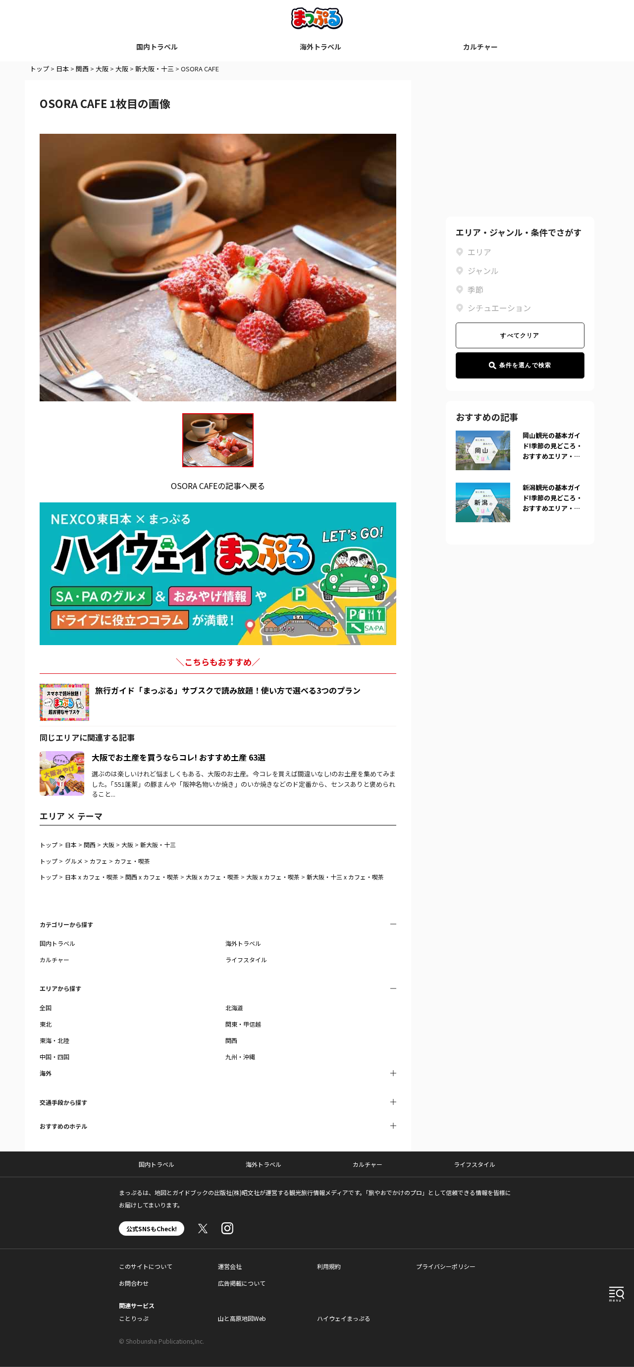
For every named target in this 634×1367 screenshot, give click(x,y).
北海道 (234, 1007)
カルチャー (480, 47)
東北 (46, 1024)
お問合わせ (134, 1283)
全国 (46, 1007)
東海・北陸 (54, 1040)
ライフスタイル (246, 959)
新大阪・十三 (154, 68)
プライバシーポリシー (446, 1266)
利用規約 (329, 1266)
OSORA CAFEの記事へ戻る (218, 486)
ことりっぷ (134, 1318)
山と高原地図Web (242, 1318)
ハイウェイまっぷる (343, 1318)
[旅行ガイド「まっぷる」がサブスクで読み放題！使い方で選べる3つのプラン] (64, 702)
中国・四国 (54, 1056)
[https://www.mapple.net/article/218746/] (62, 757)
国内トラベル (157, 47)
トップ (39, 68)
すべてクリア (519, 335)
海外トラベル (320, 47)
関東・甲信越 (243, 1024)
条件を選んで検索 (525, 365)
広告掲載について (241, 1283)
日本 (62, 68)
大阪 (102, 68)
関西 (82, 68)
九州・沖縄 (240, 1056)
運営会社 (230, 1266)
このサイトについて (145, 1266)
